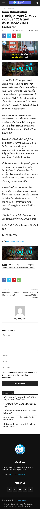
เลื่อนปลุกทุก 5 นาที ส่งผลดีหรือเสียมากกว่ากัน (18, 418)
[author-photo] (20, 315)
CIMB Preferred (13, 265)
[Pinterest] (14, 36)
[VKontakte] (30, 489)
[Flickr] (20, 489)
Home (4, 8)
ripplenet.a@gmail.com (18, 474)
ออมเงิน (32, 267)
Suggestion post (14, 11)
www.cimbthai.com (15, 241)
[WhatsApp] (19, 36)
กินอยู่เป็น (30, 265)
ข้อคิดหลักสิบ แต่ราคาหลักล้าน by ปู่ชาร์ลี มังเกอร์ (19, 425)
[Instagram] (25, 489)
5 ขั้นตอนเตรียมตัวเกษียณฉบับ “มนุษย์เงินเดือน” (20, 412)
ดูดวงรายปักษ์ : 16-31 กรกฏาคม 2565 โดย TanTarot (30, 295)
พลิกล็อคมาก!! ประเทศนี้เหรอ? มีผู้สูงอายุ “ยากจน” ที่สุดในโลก (19, 398)
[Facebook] (4, 36)
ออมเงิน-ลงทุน (23, 11)
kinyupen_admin (9, 31)
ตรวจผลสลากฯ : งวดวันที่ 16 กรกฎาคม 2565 (10, 294)
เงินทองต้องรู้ (11, 8)
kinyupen (22, 265)
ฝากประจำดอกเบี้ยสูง (22, 267)
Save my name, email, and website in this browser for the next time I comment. (19, 375)
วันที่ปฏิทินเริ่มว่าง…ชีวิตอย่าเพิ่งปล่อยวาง (19, 405)
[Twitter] (9, 36)
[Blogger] (9, 489)
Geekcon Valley (21, 500)
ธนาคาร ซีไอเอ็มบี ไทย (9, 267)
